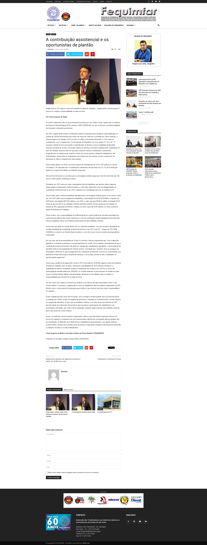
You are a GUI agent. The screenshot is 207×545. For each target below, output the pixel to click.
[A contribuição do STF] (109, 402)
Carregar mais (143, 123)
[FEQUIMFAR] (53, 21)
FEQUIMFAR (49, 1)
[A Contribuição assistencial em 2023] (83, 402)
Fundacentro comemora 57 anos (109, 359)
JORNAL (102, 1)
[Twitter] (156, 1)
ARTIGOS (50, 25)
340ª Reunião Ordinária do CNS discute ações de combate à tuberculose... (150, 92)
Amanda (51, 49)
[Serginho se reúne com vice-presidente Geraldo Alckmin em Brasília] (131, 104)
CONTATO (109, 1)
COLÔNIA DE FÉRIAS (68, 1)
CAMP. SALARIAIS (77, 25)
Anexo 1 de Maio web (146, 112)
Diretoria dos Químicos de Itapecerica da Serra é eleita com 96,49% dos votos (63, 360)
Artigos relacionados (54, 389)
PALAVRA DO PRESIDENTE (114, 25)
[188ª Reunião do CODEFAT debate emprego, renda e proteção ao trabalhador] (134, 161)
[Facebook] (148, 1)
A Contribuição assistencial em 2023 (83, 412)
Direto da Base (131, 146)
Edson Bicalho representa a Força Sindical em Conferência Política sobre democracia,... (153, 173)
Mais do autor (68, 389)
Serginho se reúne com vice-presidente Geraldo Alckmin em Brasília (150, 103)
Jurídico (54, 34)
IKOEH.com (86, 543)
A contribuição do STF (104, 412)
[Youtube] (159, 1)
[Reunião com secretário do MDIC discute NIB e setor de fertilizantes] (153, 141)
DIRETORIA (58, 1)
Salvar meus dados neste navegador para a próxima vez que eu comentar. (73, 472)
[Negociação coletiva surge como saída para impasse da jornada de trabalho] (57, 402)
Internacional (149, 166)
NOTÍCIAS (62, 25)
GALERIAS (130, 25)
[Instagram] (152, 1)
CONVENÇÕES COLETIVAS (83, 1)
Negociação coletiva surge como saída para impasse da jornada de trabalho (57, 414)
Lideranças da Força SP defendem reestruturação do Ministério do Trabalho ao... (149, 82)
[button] (158, 25)
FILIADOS (95, 1)
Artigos (48, 34)
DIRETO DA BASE (95, 25)
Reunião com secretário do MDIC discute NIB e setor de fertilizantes (152, 151)
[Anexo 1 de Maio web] (131, 115)
